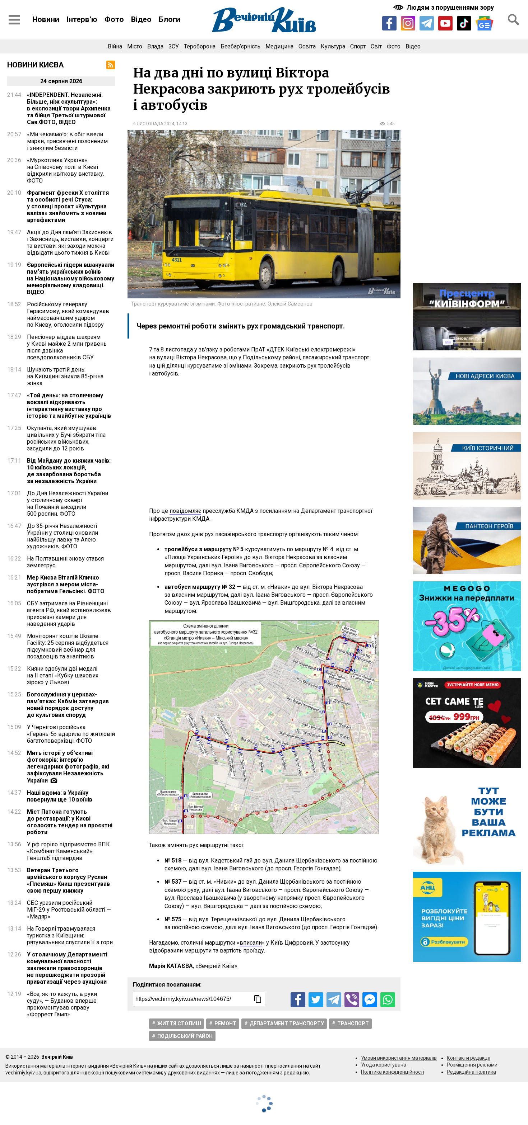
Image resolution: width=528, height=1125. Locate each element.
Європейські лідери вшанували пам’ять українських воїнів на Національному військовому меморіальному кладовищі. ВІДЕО (70, 278)
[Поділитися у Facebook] (298, 999)
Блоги (169, 19)
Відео (141, 19)
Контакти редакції (468, 1058)
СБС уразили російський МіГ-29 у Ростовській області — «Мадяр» (69, 909)
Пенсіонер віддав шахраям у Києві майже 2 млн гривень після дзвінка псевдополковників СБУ (67, 347)
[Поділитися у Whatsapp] (387, 999)
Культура (333, 46)
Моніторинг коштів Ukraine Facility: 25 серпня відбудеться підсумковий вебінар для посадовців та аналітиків (67, 646)
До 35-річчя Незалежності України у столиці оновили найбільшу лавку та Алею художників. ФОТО (62, 536)
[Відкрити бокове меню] (14, 20)
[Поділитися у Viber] (351, 999)
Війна (115, 46)
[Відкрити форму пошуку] (513, 20)
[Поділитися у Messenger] (369, 999)
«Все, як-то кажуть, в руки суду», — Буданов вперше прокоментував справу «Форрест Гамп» (62, 1004)
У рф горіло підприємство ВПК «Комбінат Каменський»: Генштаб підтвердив (68, 851)
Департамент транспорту (287, 1023)
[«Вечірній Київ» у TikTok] (464, 23)
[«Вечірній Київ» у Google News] (485, 23)
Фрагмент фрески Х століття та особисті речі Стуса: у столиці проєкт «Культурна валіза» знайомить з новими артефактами (68, 206)
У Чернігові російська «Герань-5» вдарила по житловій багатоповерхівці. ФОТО (71, 734)
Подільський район (185, 1036)
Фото (114, 19)
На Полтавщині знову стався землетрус (65, 562)
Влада (155, 46)
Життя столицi (179, 1023)
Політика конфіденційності (392, 1072)
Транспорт (353, 1023)
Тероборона (200, 46)
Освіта (307, 46)
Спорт (358, 46)
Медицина (279, 46)
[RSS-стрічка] (110, 65)
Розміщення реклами (472, 1065)
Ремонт (225, 1023)
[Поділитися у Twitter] (316, 999)
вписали (251, 942)
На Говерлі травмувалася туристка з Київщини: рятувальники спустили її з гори (70, 935)
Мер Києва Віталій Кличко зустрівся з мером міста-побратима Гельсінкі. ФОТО (66, 584)
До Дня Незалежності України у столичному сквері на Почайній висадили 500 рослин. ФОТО (67, 503)
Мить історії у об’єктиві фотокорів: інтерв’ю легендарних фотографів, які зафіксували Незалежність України (68, 767)
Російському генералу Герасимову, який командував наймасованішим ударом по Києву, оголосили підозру (68, 314)
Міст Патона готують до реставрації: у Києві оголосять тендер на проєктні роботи (69, 822)
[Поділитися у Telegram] (333, 999)
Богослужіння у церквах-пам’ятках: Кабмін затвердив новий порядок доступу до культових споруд (68, 704)
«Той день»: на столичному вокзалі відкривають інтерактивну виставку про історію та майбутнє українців (69, 405)
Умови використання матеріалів (399, 1058)
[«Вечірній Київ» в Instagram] (408, 23)
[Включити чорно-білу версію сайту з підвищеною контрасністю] (444, 7)
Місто (134, 46)
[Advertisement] (264, 442)
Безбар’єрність (240, 46)
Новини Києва (35, 65)
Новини (45, 19)
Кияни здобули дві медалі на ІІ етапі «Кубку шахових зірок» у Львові (62, 675)
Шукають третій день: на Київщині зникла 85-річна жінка (65, 376)
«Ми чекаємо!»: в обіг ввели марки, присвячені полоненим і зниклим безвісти (67, 141)
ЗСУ (173, 46)
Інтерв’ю (81, 19)
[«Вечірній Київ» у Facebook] (389, 23)
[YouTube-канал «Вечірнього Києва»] (445, 23)
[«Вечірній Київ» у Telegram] (427, 23)
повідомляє (185, 510)
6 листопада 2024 (153, 123)
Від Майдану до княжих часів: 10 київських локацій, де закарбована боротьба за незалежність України (69, 470)
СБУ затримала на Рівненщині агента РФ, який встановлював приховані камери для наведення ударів (69, 613)
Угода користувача (383, 1065)
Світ (376, 46)
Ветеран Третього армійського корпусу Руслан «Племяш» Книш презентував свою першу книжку (68, 880)
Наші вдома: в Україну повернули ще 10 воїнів (59, 796)
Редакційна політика (471, 1072)
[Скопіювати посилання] (258, 999)
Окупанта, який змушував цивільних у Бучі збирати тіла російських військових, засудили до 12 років (66, 438)
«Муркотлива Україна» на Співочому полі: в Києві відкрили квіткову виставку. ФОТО (65, 170)
